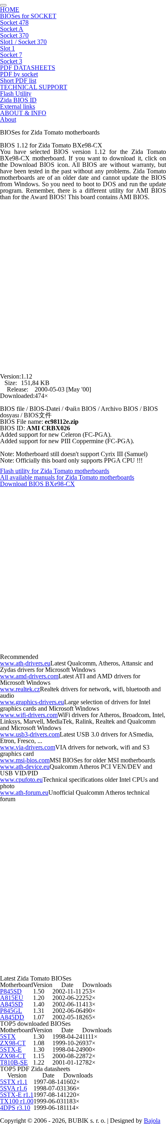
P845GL (11, 1010)
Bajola (152, 1120)
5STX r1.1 (13, 1081)
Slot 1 (7, 48)
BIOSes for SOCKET (28, 16)
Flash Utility (15, 93)
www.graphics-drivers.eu (32, 702)
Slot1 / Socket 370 (23, 41)
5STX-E (11, 1049)
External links (17, 106)
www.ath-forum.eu (24, 792)
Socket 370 (14, 35)
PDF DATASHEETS (27, 67)
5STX (8, 1036)
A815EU (11, 997)
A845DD (12, 1017)
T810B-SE (14, 1062)
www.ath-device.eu (25, 766)
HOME (9, 9)
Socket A (11, 28)
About (8, 119)
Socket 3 (11, 61)
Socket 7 (11, 54)
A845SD (11, 1004)
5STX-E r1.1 (16, 1094)
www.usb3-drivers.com (30, 734)
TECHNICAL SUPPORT (33, 87)
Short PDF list (18, 80)
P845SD (11, 991)
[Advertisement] (83, 283)
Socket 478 (14, 22)
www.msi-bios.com (25, 760)
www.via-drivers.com (27, 747)
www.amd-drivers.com (29, 676)
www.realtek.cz (20, 689)
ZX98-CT (13, 1043)
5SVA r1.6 (13, 1088)
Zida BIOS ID (18, 100)
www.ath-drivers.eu (25, 663)
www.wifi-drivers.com (29, 714)
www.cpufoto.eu (21, 779)
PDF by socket (19, 74)
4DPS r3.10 (15, 1107)
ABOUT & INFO (23, 112)
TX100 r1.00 (16, 1101)
